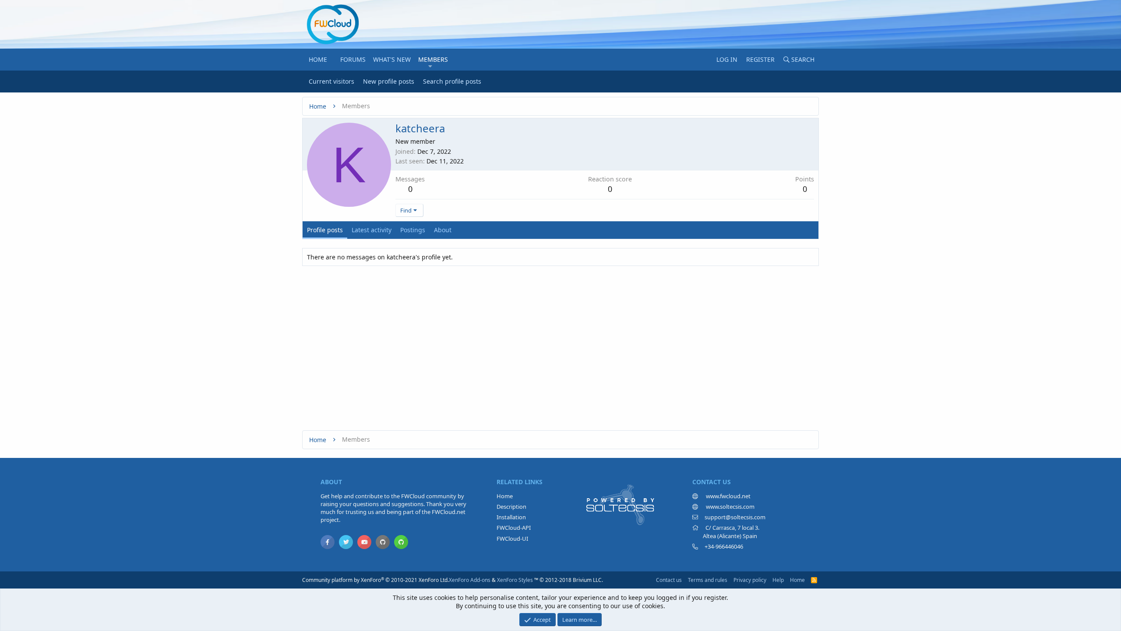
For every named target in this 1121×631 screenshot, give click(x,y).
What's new (392, 59)
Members (433, 59)
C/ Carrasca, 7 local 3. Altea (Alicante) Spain (725, 531)
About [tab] (442, 230)
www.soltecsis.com (729, 506)
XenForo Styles (515, 580)
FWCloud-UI (512, 538)
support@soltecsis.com (735, 517)
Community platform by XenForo (375, 580)
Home (318, 59)
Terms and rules (707, 580)
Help (778, 580)
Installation (511, 517)
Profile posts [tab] (325, 230)
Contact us (669, 580)
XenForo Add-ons (469, 580)
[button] (430, 66)
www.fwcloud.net (728, 496)
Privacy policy (749, 580)
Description (511, 506)
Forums (353, 59)
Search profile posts (452, 81)
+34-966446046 (724, 546)
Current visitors (331, 81)
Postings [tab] (412, 230)
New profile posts (388, 81)
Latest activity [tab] (371, 230)
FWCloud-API (514, 528)
